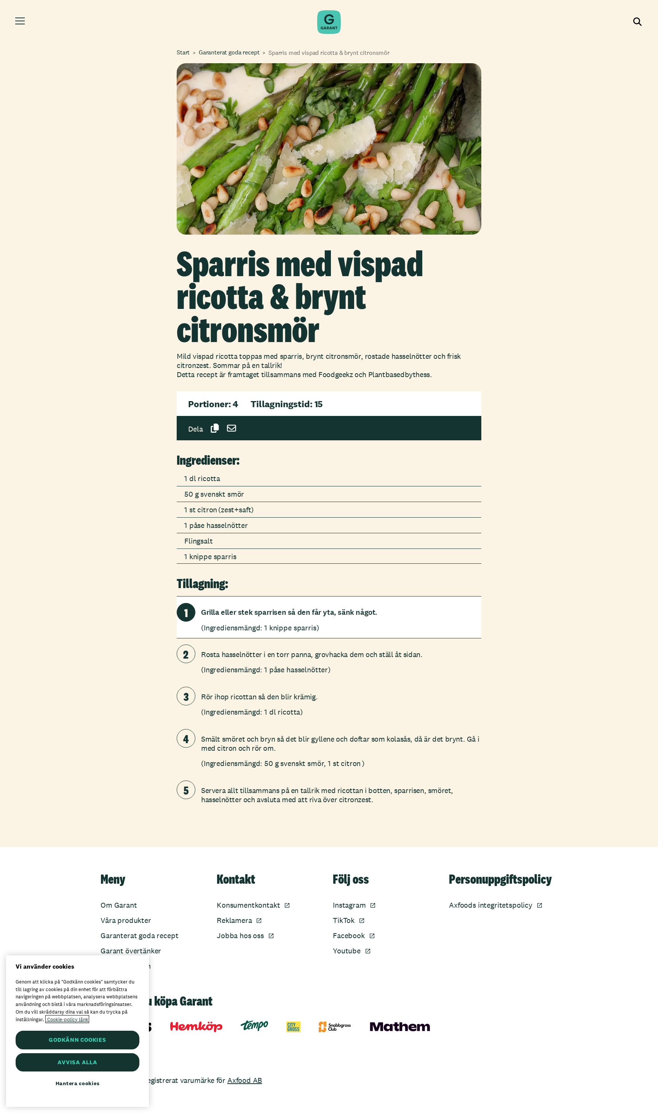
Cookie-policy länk (67, 1019)
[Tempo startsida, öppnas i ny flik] (254, 1025)
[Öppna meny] (21, 22)
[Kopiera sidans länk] (215, 428)
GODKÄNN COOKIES (77, 1039)
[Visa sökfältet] (636, 22)
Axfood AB (244, 1080)
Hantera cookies (78, 1083)
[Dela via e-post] (231, 428)
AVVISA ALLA (77, 1062)
